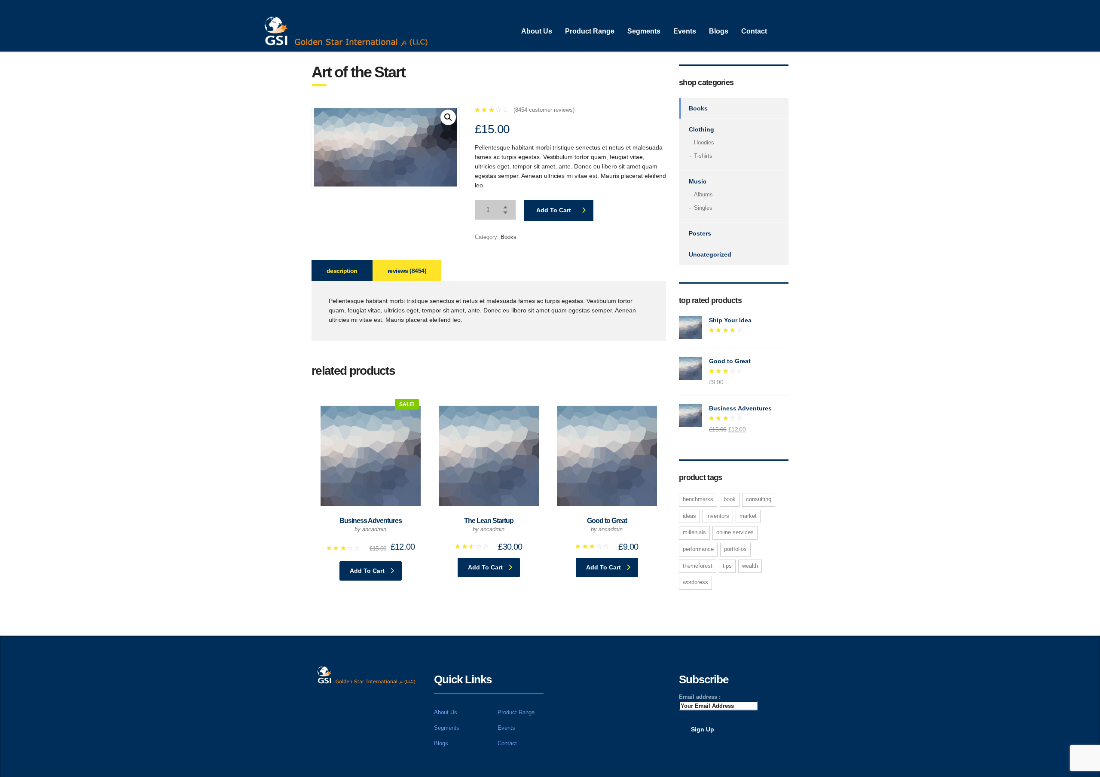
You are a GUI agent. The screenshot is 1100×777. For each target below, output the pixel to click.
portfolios (735, 549)
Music (697, 181)
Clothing (701, 129)
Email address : (700, 697)
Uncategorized (710, 254)
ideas (689, 516)
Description (342, 270)
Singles (703, 208)
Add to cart (553, 210)
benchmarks (698, 499)
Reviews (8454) (407, 270)
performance (698, 549)
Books (508, 237)
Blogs (718, 31)
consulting (758, 499)
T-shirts (703, 156)
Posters (700, 233)
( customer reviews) (543, 110)
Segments (643, 31)
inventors (717, 516)
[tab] (342, 270)
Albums (703, 194)
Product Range (589, 31)
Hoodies (704, 142)
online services (735, 532)
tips (727, 566)
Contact (754, 31)
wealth (750, 566)
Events (684, 31)
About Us (536, 31)
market (748, 516)
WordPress (695, 582)
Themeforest (697, 566)
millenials (694, 532)
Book (730, 499)
